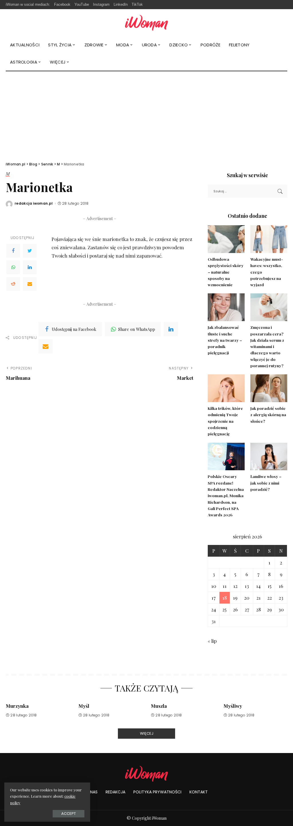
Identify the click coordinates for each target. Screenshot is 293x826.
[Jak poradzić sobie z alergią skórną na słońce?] (268, 388)
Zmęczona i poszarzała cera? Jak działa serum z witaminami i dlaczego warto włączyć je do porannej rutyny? (267, 346)
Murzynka (17, 706)
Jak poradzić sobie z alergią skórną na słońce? (268, 415)
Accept (68, 813)
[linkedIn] (171, 329)
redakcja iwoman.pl (34, 203)
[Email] (30, 284)
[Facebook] (13, 251)
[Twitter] (30, 251)
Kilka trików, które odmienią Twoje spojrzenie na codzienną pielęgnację (225, 421)
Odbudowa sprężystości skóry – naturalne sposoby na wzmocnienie (225, 271)
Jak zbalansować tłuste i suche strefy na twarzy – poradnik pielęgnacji (225, 340)
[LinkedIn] (30, 267)
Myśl (83, 706)
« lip (212, 641)
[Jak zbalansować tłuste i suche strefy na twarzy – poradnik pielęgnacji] (226, 307)
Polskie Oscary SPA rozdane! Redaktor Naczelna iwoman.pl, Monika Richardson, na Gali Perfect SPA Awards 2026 (226, 495)
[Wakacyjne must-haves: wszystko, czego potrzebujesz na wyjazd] (268, 239)
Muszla (159, 706)
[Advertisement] (146, 114)
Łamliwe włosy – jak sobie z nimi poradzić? (266, 483)
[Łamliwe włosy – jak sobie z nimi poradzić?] (268, 457)
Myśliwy (232, 706)
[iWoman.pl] (146, 23)
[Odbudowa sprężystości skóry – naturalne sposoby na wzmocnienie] (226, 239)
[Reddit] (13, 284)
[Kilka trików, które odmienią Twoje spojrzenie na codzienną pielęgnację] (226, 388)
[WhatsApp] (13, 267)
